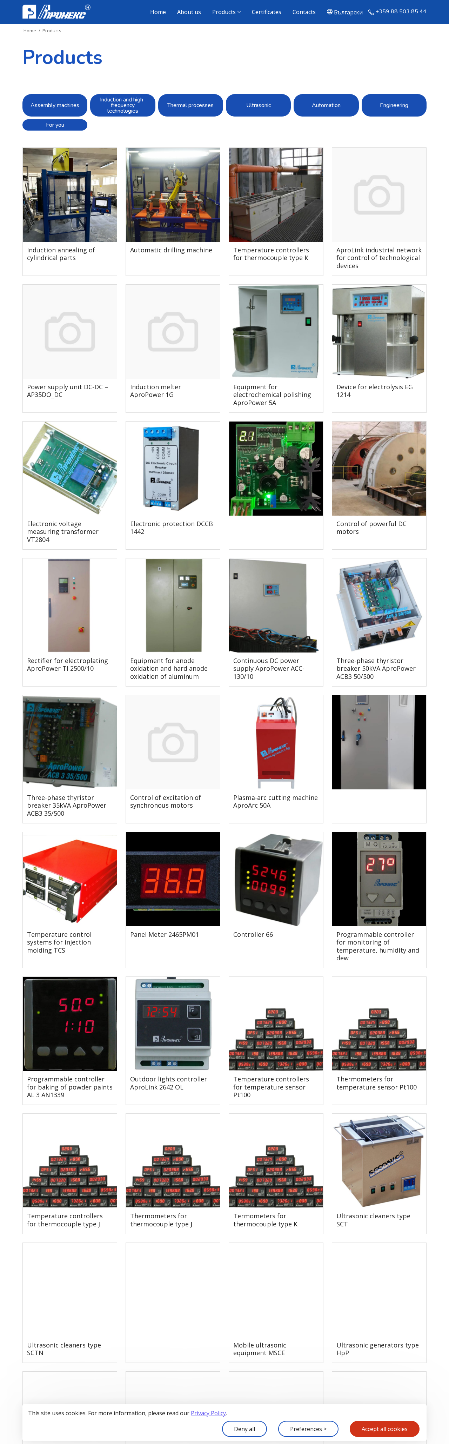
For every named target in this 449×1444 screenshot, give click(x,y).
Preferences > (308, 1429)
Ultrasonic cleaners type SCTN (64, 1349)
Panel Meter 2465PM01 (164, 934)
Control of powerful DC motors (371, 528)
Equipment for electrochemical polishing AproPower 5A (272, 395)
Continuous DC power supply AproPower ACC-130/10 (268, 669)
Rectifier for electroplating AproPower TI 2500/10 (67, 665)
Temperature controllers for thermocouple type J (65, 1220)
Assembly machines (55, 105)
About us (189, 12)
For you (55, 125)
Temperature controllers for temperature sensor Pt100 (271, 1087)
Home (158, 12)
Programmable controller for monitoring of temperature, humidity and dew (377, 946)
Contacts (304, 12)
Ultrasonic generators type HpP (377, 1349)
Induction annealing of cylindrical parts (61, 254)
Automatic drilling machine (171, 250)
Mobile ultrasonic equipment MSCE (259, 1349)
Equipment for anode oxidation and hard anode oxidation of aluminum (169, 669)
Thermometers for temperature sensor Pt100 (376, 1083)
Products (224, 12)
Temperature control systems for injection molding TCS (59, 942)
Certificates (266, 12)
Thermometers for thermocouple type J (161, 1220)
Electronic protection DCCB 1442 (171, 528)
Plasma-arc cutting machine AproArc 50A (275, 801)
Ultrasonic (258, 105)
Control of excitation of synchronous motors (165, 801)
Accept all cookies (385, 1429)
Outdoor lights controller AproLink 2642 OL (168, 1083)
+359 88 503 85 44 (401, 12)
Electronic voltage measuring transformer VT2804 (63, 532)
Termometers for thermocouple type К (265, 1220)
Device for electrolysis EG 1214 (374, 391)
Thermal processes (190, 105)
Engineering (394, 105)
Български (348, 12)
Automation (326, 105)
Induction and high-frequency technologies (123, 105)
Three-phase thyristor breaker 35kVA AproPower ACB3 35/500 (66, 805)
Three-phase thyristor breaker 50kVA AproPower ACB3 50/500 (376, 669)
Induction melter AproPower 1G (155, 391)
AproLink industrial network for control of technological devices (379, 258)
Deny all (244, 1429)
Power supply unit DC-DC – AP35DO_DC (67, 391)
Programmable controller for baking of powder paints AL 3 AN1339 (70, 1087)
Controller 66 (253, 934)
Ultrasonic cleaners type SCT (373, 1220)
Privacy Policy (208, 1413)
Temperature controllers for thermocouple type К (271, 254)
